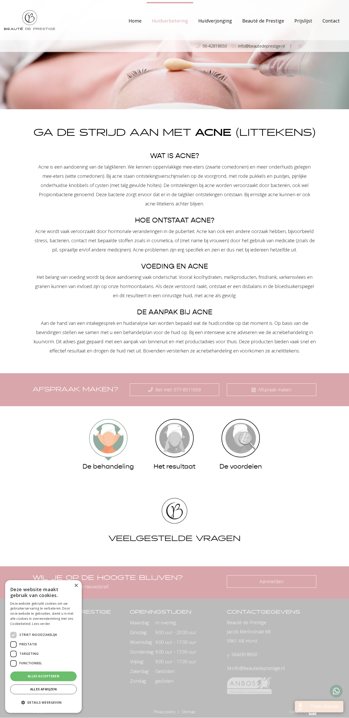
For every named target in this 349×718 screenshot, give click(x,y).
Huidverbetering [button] (170, 21)
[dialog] (43, 646)
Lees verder (41, 624)
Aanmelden (272, 581)
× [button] (76, 586)
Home (135, 21)
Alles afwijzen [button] (43, 689)
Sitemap (188, 711)
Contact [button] (331, 21)
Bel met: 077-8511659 (177, 389)
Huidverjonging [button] (215, 21)
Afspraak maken (274, 389)
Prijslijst (303, 21)
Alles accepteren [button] (43, 676)
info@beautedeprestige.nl (258, 668)
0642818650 (244, 654)
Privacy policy (164, 711)
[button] (43, 703)
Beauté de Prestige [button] (263, 21)
